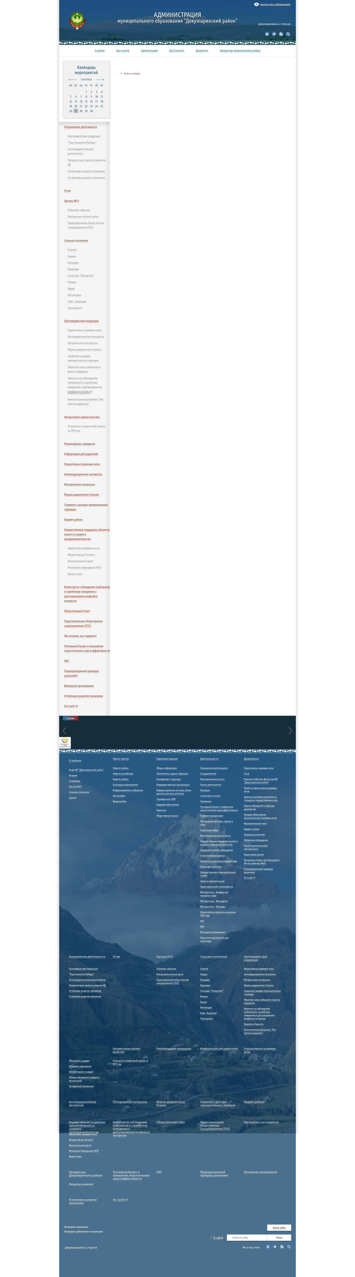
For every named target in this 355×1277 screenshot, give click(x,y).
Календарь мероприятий (86, 69)
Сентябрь (86, 79)
